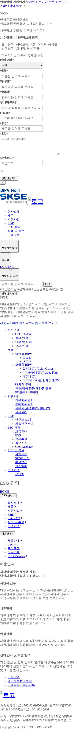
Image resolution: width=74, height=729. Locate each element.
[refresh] (1, 171)
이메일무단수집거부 (21, 685)
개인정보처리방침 (20, 681)
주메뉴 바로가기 (37, 1)
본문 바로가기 (58, 1)
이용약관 (14, 677)
